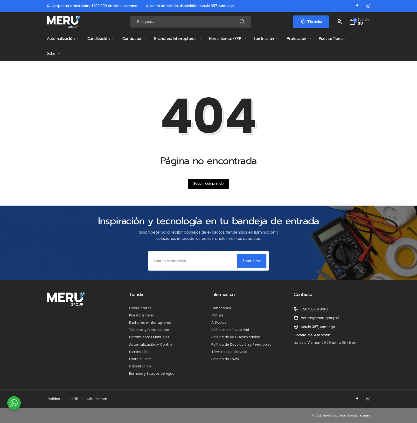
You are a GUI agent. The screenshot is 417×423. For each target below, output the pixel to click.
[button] (359, 21)
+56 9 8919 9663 (314, 309)
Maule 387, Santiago (318, 326)
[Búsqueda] (242, 22)
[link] (92, 5)
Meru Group (330, 415)
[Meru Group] (66, 304)
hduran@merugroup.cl (320, 317)
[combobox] (190, 22)
